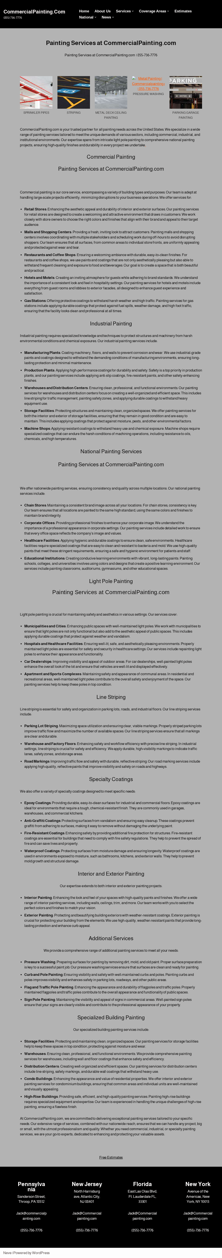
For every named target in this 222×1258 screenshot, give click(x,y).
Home (84, 11)
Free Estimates (111, 1157)
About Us (103, 11)
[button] (133, 11)
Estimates (183, 11)
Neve (7, 1253)
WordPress (41, 1253)
